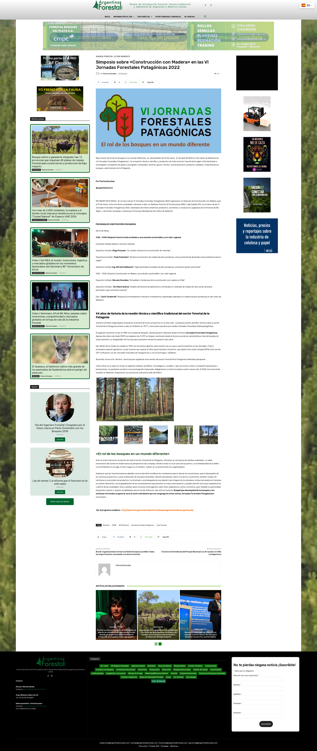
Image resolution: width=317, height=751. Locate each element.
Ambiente (36, 376)
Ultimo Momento (122, 56)
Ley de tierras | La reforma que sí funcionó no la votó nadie (60, 482)
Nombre (237, 685)
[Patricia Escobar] (98, 73)
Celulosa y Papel (116, 627)
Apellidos (238, 694)
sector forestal (162, 525)
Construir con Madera (39, 220)
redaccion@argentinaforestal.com (34, 706)
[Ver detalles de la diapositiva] (158, 36)
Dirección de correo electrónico (246, 675)
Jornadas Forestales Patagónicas (142, 525)
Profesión (238, 703)
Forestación (36, 170)
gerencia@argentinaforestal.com (34, 689)
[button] (205, 17)
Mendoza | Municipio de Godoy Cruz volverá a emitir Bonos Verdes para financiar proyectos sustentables (201, 634)
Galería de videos (38, 273)
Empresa (238, 713)
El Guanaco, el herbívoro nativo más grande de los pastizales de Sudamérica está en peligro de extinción (59, 369)
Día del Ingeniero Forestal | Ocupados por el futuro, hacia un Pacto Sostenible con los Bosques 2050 (60, 428)
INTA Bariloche (124, 525)
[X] (211, 5)
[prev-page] (156, 644)
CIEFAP (114, 525)
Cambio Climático (200, 629)
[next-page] (160, 644)
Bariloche (106, 525)
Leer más (60, 439)
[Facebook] (205, 5)
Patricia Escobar (48, 170)
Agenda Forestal (104, 56)
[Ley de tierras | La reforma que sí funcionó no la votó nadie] (60, 463)
